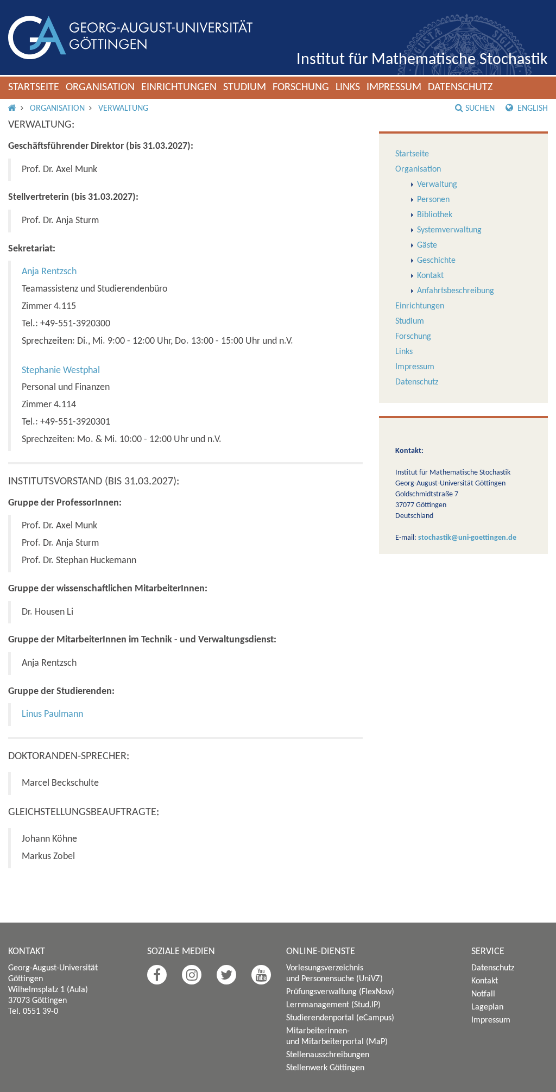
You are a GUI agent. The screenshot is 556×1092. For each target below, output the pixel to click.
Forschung (301, 87)
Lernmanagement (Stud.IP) (333, 1005)
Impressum (394, 87)
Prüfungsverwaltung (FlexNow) (340, 992)
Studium (244, 87)
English (531, 108)
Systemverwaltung (449, 230)
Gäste (427, 245)
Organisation (100, 87)
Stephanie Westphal (61, 370)
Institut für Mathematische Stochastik (422, 60)
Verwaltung (123, 108)
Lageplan (487, 1007)
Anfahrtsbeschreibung (455, 291)
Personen (433, 199)
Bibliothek (434, 215)
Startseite (33, 87)
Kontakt (430, 276)
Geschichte (436, 260)
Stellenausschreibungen (327, 1055)
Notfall (483, 994)
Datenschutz (460, 87)
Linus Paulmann (52, 714)
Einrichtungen (179, 87)
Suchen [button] (480, 108)
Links (348, 87)
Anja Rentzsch (49, 271)
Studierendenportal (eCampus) (340, 1018)
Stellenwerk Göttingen (325, 1068)
